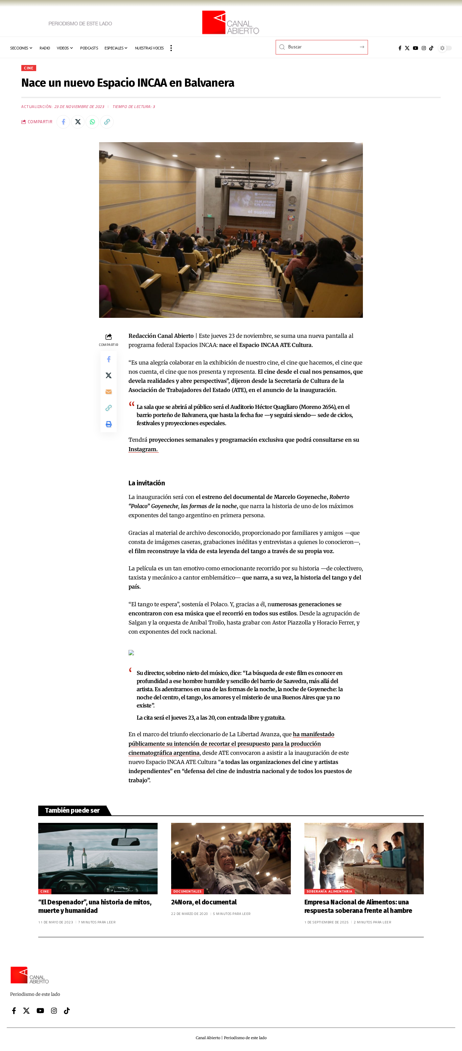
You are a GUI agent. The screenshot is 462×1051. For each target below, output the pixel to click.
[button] (171, 48)
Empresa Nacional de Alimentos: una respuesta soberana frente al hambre (358, 906)
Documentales (188, 891)
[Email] (108, 392)
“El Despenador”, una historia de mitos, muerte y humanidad (94, 906)
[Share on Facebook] (63, 122)
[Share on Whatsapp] (92, 122)
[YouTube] (415, 48)
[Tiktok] (431, 48)
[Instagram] (424, 48)
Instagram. (144, 449)
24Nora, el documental (204, 902)
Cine (28, 67)
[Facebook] (400, 48)
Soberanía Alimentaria (329, 891)
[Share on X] (78, 122)
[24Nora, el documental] (231, 859)
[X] (407, 48)
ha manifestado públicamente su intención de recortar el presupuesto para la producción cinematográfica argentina (231, 743)
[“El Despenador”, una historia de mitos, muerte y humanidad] (98, 859)
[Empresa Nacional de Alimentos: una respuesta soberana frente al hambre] (364, 859)
